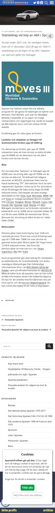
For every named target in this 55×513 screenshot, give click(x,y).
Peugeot (19, 201)
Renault (36, 201)
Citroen (10, 201)
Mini (43, 205)
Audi (28, 195)
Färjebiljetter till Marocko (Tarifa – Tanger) (29, 369)
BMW (45, 195)
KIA (11, 205)
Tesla (22, 195)
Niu (15, 251)
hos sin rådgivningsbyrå (34, 282)
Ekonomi (9, 300)
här (48, 472)
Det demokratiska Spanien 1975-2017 (27, 410)
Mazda (32, 205)
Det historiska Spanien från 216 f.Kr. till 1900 (30, 416)
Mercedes (37, 195)
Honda (5, 205)
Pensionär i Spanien (18, 440)
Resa (10, 446)
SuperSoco (7, 251)
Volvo (8, 198)
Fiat (50, 201)
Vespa (41, 248)
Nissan (28, 201)
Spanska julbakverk (18, 379)
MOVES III (46, 270)
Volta (25, 251)
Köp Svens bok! (15, 363)
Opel (25, 205)
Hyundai (18, 205)
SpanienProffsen (33, 32)
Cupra (44, 201)
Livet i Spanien (15, 435)
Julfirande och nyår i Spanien (22, 374)
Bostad (11, 405)
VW (51, 195)
